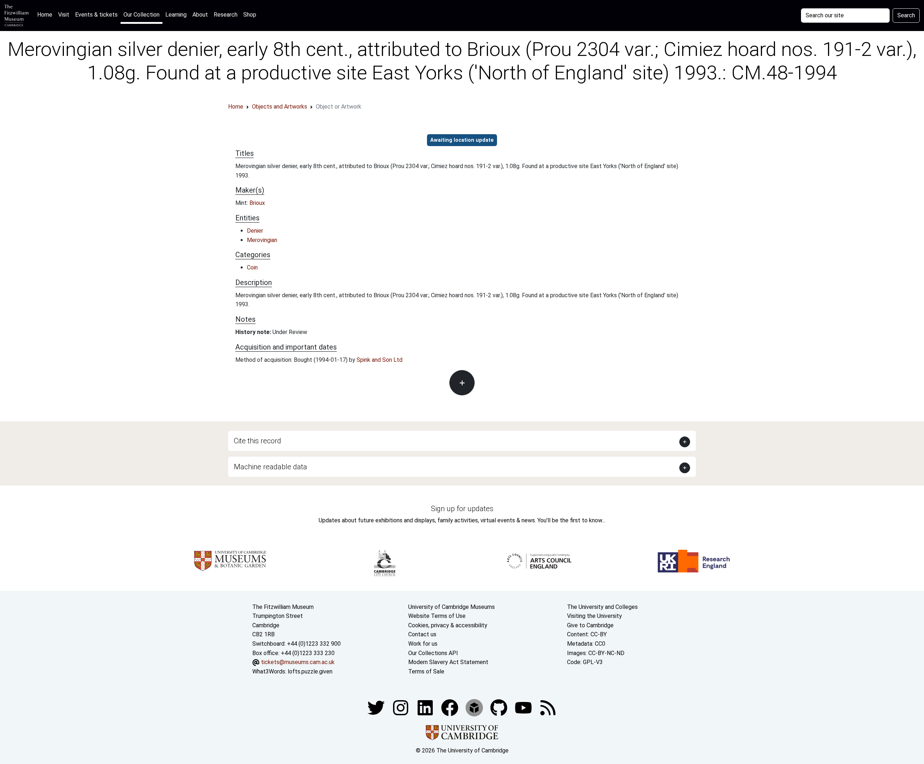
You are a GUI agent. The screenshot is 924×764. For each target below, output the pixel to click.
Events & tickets (96, 14)
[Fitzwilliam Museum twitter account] (377, 707)
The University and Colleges (602, 606)
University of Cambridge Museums (451, 606)
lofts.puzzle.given (310, 671)
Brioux (257, 202)
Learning (176, 14)
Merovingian (262, 240)
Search (906, 15)
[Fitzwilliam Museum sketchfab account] (475, 707)
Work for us (422, 643)
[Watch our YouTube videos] (524, 707)
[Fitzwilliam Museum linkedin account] (450, 707)
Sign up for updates (462, 508)
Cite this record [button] (257, 440)
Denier (255, 230)
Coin (252, 267)
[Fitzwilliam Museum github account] (499, 707)
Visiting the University (594, 615)
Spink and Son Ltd (379, 359)
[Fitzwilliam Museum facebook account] (426, 707)
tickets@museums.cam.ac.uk (298, 662)
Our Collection (141, 14)
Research (225, 14)
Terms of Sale (426, 671)
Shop (249, 14)
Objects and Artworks (279, 106)
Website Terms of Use (437, 615)
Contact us (422, 634)
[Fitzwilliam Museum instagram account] (401, 707)
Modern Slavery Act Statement (448, 662)
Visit (63, 14)
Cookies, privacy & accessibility (447, 625)
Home (46, 14)
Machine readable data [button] (270, 466)
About (200, 14)
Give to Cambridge (590, 625)
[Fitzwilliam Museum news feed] (547, 707)
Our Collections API (433, 653)
